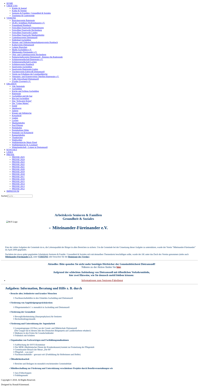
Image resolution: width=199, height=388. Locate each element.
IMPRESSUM (12, 191)
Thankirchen (17, 137)
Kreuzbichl (16, 115)
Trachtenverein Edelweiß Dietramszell (28, 71)
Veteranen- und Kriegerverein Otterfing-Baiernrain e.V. (35, 76)
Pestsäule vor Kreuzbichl (22, 132)
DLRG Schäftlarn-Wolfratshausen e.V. (28, 23)
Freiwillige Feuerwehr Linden (24, 32)
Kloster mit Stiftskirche (22, 113)
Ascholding (17, 89)
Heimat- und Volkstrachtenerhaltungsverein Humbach (35, 42)
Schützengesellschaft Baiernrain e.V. (27, 59)
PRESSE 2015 (18, 181)
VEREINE (11, 18)
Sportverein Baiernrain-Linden (25, 69)
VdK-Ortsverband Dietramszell (25, 79)
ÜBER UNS (11, 6)
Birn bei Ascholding (20, 98)
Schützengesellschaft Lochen (24, 62)
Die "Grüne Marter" (20, 103)
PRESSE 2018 (18, 174)
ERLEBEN (11, 84)
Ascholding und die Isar (22, 96)
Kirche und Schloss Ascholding (25, 91)
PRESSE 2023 (18, 162)
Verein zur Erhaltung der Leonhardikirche (30, 74)
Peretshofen (17, 128)
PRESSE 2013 (18, 186)
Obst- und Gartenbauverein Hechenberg (29, 54)
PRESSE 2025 (18, 157)
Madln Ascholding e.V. (22, 50)
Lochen (15, 120)
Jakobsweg (16, 108)
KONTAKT (11, 150)
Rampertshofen (18, 135)
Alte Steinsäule (18, 86)
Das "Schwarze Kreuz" (22, 101)
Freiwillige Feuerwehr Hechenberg (27, 30)
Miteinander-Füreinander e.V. (24, 52)
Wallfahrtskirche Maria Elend (24, 142)
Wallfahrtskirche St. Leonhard (24, 145)
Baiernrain (16, 93)
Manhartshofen (18, 123)
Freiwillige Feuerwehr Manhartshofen (28, 35)
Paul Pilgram (17, 125)
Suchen (4, 196)
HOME (9, 3)
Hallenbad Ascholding (21, 40)
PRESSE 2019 (18, 171)
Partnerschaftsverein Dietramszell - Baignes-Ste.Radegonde (37, 57)
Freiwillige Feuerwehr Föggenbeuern (28, 28)
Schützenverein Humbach (23, 64)
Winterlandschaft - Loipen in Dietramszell (30, 147)
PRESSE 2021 (18, 167)
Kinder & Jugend (19, 8)
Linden (15, 118)
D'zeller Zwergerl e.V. (21, 81)
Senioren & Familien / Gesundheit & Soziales (31, 13)
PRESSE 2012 (18, 189)
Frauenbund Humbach (21, 25)
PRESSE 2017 (18, 176)
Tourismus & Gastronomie (23, 15)
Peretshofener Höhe (20, 130)
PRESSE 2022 (18, 164)
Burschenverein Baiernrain (23, 20)
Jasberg (15, 111)
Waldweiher (17, 140)
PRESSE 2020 (18, 169)
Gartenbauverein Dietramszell (24, 37)
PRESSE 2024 (18, 159)
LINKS (9, 152)
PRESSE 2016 (18, 179)
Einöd (14, 106)
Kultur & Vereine (19, 10)
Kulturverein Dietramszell (23, 45)
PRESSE (10, 154)
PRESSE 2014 (18, 184)
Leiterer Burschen (19, 47)
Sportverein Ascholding (22, 67)
